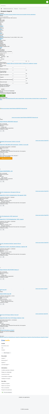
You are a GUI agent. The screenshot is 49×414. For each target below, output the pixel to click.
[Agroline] (1, 8)
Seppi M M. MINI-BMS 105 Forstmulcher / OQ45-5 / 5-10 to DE (14, 144)
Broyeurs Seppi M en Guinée (17, 337)
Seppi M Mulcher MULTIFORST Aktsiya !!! (9, 269)
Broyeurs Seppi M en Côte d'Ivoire (30, 337)
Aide (2, 347)
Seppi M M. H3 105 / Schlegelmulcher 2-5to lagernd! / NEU (13, 195)
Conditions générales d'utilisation (7, 370)
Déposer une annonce (6, 158)
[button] (47, 2)
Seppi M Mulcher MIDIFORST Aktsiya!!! (9, 121)
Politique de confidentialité (6, 372)
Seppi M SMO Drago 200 (5, 293)
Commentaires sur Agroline (6, 376)
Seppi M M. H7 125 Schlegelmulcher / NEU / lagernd (11, 219)
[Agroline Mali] (8, 2)
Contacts (3, 349)
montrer (2, 89)
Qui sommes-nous (5, 345)
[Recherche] (47, 5)
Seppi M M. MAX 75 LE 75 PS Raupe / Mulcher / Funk (12, 317)
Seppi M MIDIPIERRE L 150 (6, 171)
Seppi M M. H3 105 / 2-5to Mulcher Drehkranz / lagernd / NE (13, 246)
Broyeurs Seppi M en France (42, 337)
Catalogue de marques (5, 378)
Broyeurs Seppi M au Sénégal (6, 337)
